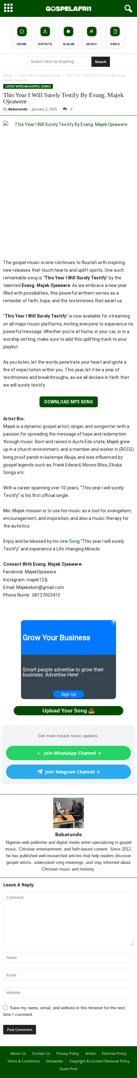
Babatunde (18, 109)
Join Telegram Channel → (72, 772)
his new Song (66, 541)
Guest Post (68, 1068)
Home (7, 75)
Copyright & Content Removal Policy (99, 1061)
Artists (90, 1053)
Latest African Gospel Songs (39, 75)
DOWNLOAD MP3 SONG (68, 401)
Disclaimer (54, 1061)
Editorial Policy (114, 1053)
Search (100, 62)
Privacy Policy (67, 1053)
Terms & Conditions (23, 1061)
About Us (18, 1053)
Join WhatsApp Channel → (72, 753)
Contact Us (41, 1053)
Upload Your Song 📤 (68, 710)
